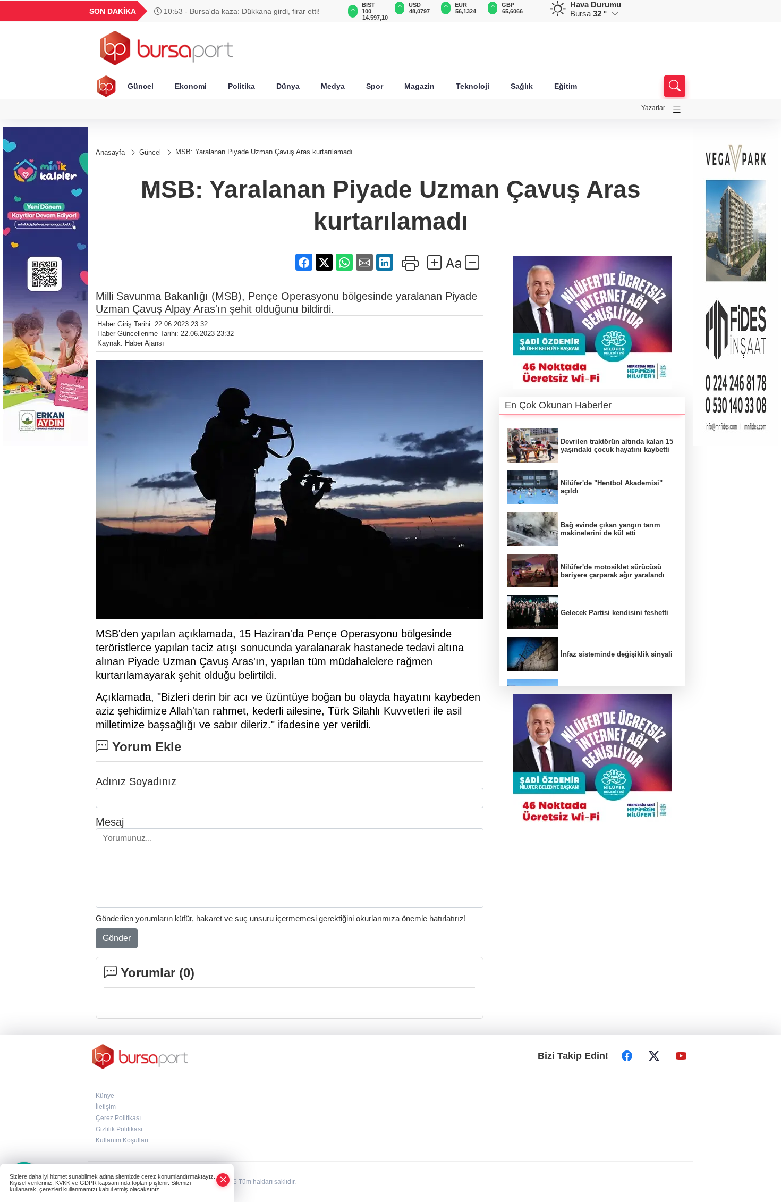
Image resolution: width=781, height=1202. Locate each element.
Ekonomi (191, 86)
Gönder (117, 938)
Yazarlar (653, 108)
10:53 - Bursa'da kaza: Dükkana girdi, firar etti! (241, 11)
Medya (333, 86)
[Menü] (676, 110)
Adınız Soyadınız (136, 781)
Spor (374, 86)
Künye (105, 1095)
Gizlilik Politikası (119, 1129)
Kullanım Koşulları (122, 1140)
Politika (241, 86)
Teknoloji (472, 86)
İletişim (106, 1107)
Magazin (419, 86)
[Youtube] (681, 1056)
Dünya (288, 86)
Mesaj (110, 822)
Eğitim (565, 86)
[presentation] (326, 11)
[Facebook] (627, 1056)
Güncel (141, 86)
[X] (654, 1056)
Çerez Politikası (118, 1118)
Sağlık (522, 86)
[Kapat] (223, 1180)
